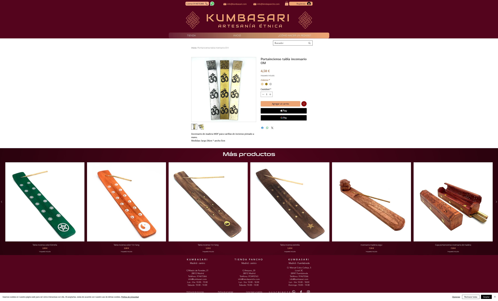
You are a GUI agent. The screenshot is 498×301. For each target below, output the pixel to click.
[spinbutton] (267, 94)
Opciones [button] (456, 297)
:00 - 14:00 (202, 285)
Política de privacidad (130, 297)
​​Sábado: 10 (244, 285)
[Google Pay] (284, 118)
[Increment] (270, 94)
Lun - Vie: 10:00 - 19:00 (197, 282)
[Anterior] (1, 201)
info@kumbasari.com (197, 279)
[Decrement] (263, 94)
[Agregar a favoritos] (304, 104)
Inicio (193, 47)
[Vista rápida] (44, 201)
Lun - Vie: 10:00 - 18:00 (249, 282)
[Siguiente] (496, 201)
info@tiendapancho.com (249, 279)
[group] (249, 207)
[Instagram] (308, 292)
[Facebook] (301, 292)
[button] (191, 35)
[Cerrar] (494, 297)
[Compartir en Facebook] (262, 127)
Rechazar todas (470, 297)
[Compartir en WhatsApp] (267, 127)
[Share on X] (272, 127)
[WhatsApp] (212, 3)
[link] (286, 3)
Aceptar (486, 297)
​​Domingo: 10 (294, 285)
